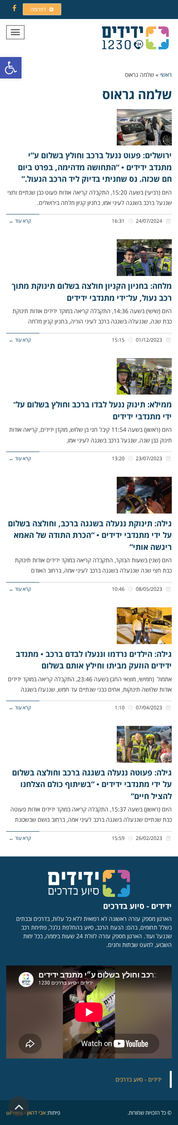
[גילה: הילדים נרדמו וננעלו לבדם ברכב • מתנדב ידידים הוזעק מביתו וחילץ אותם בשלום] (144, 625)
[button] (11, 67)
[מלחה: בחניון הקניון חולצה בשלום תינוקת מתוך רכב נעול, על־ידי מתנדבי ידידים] (144, 257)
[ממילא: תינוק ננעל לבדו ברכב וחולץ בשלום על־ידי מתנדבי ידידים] (144, 376)
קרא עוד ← (20, 220)
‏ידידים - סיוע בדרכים (138, 1079)
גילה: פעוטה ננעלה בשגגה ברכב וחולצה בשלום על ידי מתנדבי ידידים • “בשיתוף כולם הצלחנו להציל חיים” (92, 784)
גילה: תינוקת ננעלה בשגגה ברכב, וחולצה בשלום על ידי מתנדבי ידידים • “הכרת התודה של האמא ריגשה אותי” (90, 535)
